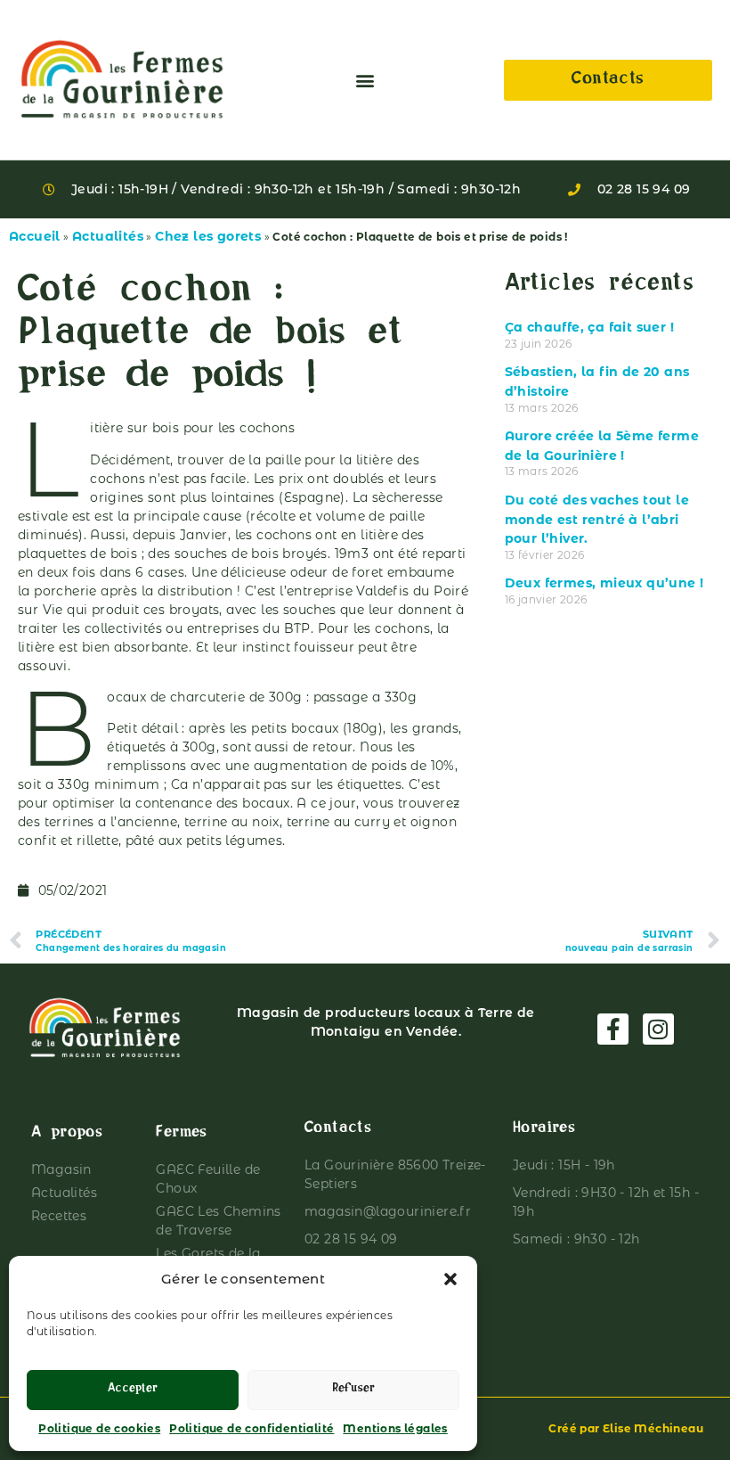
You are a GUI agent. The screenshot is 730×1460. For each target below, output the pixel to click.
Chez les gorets (208, 236)
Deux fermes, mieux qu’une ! (604, 583)
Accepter (133, 1390)
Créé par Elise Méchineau (625, 1428)
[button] (450, 1279)
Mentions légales (395, 1428)
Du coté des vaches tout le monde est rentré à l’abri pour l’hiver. (597, 519)
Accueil (35, 236)
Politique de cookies (99, 1428)
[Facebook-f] (613, 1029)
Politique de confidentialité (251, 1428)
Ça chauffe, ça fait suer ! (589, 327)
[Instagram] (658, 1029)
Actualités (107, 236)
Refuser (353, 1390)
